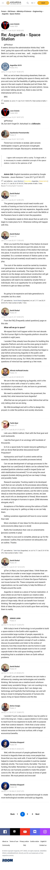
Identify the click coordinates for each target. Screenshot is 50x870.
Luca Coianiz (14, 24)
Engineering (37, 11)
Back (12, 814)
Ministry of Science (24, 11)
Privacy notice (24, 841)
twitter (16, 831)
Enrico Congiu (15, 706)
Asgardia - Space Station (11, 14)
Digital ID (43, 841)
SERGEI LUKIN (15, 618)
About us (5, 841)
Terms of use (14, 841)
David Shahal (15, 193)
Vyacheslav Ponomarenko (19, 133)
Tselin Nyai (14, 423)
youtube (26, 831)
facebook (6, 831)
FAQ (24, 845)
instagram (46, 831)
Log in (43, 3)
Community (6, 845)
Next (37, 814)
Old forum (11, 11)
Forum (3, 11)
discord (36, 831)
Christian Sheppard (17, 742)
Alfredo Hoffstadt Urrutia (19, 370)
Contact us (43, 845)
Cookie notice (34, 841)
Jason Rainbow (18, 181)
